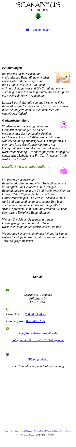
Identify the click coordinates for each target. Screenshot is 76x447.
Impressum (19, 431)
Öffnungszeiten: (38, 359)
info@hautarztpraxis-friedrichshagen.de (38, 340)
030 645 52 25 (35, 321)
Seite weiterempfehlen (62, 431)
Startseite (9, 431)
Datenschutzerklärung (42, 431)
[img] (38, 11)
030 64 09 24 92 (35, 314)
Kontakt (28, 431)
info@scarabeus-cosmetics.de (38, 333)
